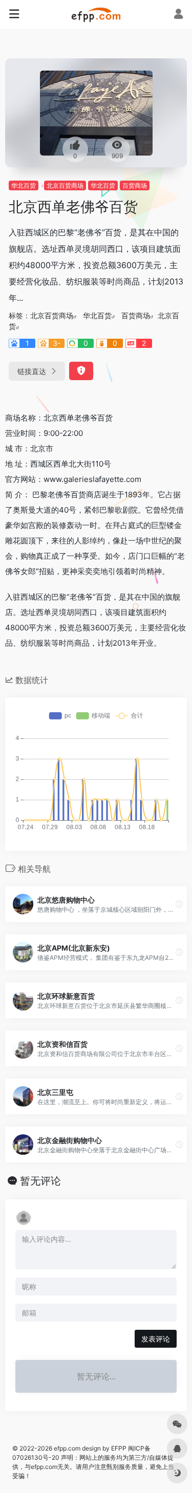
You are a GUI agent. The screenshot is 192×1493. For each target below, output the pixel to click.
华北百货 (23, 185)
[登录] (178, 15)
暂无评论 (40, 1181)
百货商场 (134, 185)
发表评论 (155, 1338)
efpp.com (67, 1448)
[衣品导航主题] (96, 14)
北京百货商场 (65, 185)
